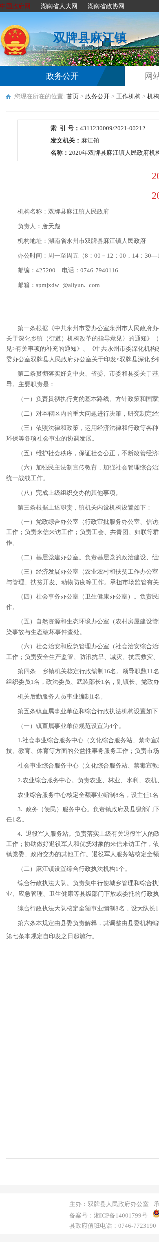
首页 (72, 96)
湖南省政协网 (106, 6)
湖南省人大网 (59, 6)
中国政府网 (15, 6)
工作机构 (128, 96)
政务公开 (62, 75)
